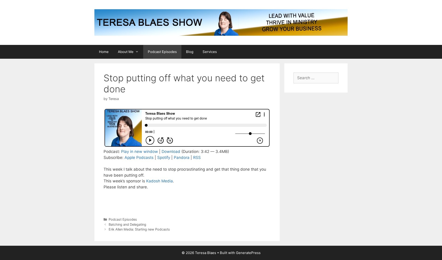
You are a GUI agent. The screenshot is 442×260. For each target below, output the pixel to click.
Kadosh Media (159, 181)
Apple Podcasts (139, 157)
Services (210, 52)
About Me (126, 52)
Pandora (181, 157)
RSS (197, 157)
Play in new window (139, 151)
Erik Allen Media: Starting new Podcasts (139, 229)
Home (104, 52)
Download (171, 151)
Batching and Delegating (127, 224)
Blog (189, 52)
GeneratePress (248, 253)
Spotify (163, 157)
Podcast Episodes (162, 52)
